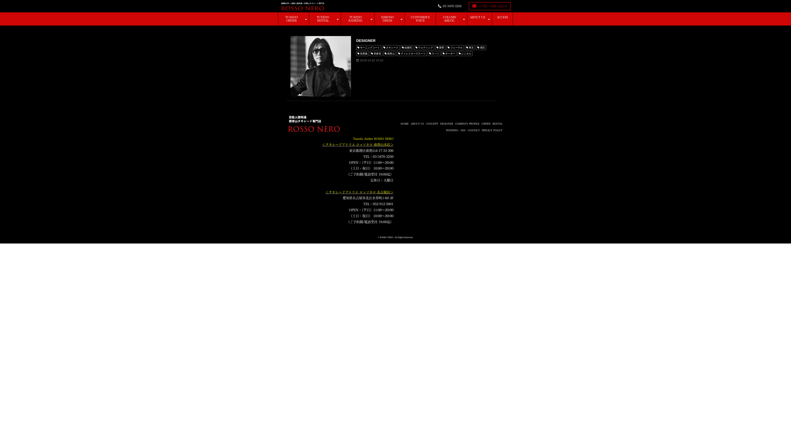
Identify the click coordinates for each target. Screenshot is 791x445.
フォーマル (456, 47)
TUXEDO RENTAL (323, 19)
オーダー (450, 53)
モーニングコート (370, 47)
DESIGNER (366, 41)
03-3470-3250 (452, 6)
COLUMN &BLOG (449, 19)
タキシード (392, 47)
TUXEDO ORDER (291, 19)
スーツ (435, 53)
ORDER (486, 123)
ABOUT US (477, 17)
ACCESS (502, 17)
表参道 (377, 53)
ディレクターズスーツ (413, 53)
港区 (482, 47)
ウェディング (425, 47)
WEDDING (452, 130)
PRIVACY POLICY (492, 130)
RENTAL (498, 123)
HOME (405, 123)
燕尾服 (363, 53)
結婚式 (408, 47)
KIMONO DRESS (387, 19)
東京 (471, 47)
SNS (463, 130)
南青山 (391, 53)
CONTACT (474, 130)
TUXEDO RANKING (356, 19)
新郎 (441, 47)
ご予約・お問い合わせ (493, 6)
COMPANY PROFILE (467, 123)
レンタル (466, 53)
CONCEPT (432, 123)
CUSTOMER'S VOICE (420, 19)
